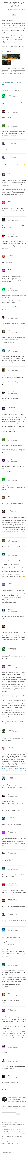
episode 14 (17, 70)
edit (14, 70)
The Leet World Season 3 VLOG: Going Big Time (12, 1136)
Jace (24, 70)
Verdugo (10, 219)
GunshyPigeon (11, 929)
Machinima (4, 71)
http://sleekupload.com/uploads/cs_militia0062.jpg (14, 770)
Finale (21, 70)
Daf (9, 369)
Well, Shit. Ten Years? (6, 1122)
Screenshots (20, 68)
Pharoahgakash (11, 407)
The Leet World (15, 1106)
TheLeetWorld (5, 70)
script (14, 71)
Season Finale (18, 71)
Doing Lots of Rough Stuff (7, 1143)
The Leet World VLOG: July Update (9, 1141)
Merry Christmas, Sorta (7, 1128)
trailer (12, 73)
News (16, 68)
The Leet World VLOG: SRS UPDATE (9, 1131)
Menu (14, 14)
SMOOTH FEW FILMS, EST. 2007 (14, 4)
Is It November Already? (7, 1129)
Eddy (23, 73)
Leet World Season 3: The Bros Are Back (10, 1140)
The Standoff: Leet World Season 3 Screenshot (11, 1133)
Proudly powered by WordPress (8, 1152)
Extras (13, 68)
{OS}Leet (10, 868)
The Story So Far (21, 82)
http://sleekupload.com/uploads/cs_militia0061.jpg (14, 768)
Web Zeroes (21, 1106)
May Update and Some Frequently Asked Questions (13, 1124)
